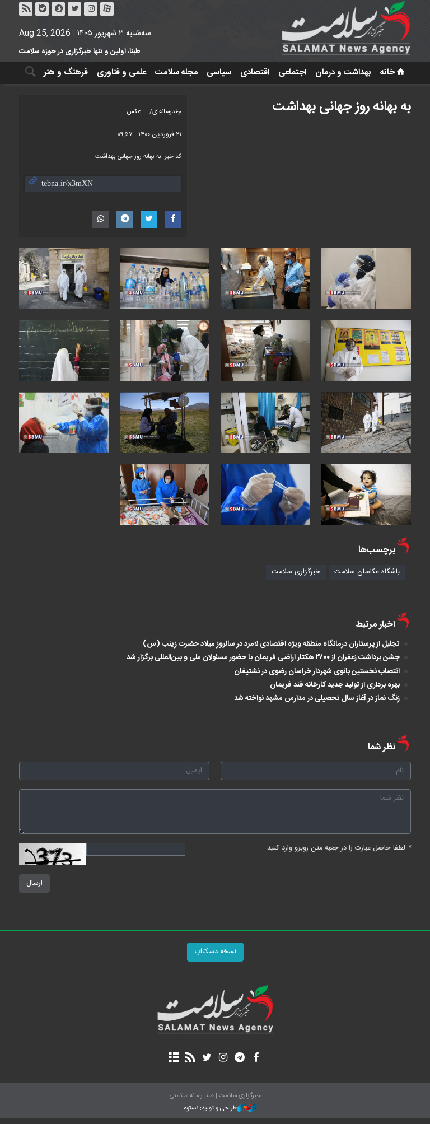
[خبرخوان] (25, 9)
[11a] (366, 278)
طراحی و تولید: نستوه (210, 1108)
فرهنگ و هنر (66, 73)
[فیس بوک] (256, 1058)
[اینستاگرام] (90, 9)
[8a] (64, 422)
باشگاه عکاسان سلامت (367, 572)
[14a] (265, 350)
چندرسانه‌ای (166, 111)
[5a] (164, 350)
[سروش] (58, 9)
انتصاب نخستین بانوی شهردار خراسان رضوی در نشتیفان (317, 671)
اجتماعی (292, 73)
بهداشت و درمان (343, 73)
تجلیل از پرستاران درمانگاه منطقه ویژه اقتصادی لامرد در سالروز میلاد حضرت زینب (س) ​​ (271, 644)
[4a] (64, 278)
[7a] (265, 422)
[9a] (366, 494)
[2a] (265, 494)
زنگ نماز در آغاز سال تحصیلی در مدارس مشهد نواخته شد (317, 698)
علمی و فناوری (121, 73)
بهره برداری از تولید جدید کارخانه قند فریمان (335, 685)
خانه (387, 73)
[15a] (64, 350)
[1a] (164, 422)
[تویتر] (74, 9)
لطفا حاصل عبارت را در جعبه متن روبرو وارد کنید (339, 848)
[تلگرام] (239, 1058)
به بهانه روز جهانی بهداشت (341, 107)
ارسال (34, 883)
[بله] (42, 9)
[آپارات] (107, 9)
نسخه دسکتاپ (215, 952)
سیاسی (219, 73)
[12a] (164, 278)
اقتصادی (254, 73)
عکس (134, 111)
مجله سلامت (176, 73)
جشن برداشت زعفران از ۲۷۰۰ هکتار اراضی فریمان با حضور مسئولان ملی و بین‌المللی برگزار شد (263, 657)
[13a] (366, 350)
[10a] (164, 494)
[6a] (366, 422)
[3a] (265, 278)
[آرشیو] (174, 1058)
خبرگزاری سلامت (296, 572)
